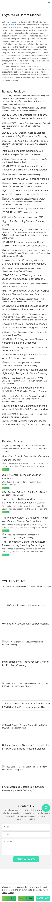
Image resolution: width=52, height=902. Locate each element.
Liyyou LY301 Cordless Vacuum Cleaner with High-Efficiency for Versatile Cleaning (26, 423)
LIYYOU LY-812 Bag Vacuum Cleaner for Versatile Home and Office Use (24, 341)
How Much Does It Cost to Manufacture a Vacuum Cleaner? (25, 458)
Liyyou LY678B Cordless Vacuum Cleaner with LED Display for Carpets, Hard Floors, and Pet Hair (26, 192)
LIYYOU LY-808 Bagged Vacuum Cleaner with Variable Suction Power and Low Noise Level (25, 307)
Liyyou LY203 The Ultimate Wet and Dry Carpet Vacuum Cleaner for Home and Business (24, 116)
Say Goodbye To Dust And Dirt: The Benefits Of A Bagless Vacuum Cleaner (23, 501)
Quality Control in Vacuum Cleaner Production (21, 476)
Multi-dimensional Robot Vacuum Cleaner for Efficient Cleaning (25, 663)
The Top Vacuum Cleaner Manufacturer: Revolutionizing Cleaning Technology (24, 543)
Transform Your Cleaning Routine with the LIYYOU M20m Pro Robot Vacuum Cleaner (26, 705)
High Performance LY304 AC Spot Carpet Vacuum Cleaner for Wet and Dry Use (25, 292)
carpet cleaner (11, 22)
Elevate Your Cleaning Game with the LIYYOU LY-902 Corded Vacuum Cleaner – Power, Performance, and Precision (25, 389)
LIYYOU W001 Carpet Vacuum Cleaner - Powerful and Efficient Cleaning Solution (25, 168)
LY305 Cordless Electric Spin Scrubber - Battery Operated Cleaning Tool (24, 788)
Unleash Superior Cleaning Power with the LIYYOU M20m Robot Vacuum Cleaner (26, 747)
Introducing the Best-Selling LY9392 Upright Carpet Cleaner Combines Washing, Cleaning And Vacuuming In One (25, 152)
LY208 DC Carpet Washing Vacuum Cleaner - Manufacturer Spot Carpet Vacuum (22, 277)
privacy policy (8, 892)
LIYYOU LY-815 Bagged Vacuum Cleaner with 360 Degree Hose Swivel (24, 356)
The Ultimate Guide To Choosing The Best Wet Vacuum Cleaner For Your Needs (25, 519)
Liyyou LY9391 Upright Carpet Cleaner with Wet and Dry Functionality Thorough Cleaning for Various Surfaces (25, 134)
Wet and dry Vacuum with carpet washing (25, 178)
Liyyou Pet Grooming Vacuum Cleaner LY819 (23, 223)
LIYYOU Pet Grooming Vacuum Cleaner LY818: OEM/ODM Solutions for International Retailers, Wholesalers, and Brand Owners (24, 210)
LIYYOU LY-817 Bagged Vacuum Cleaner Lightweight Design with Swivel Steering (24, 371)
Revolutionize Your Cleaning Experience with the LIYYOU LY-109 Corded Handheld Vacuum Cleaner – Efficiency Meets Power (26, 407)
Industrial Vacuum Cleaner (14, 586)
